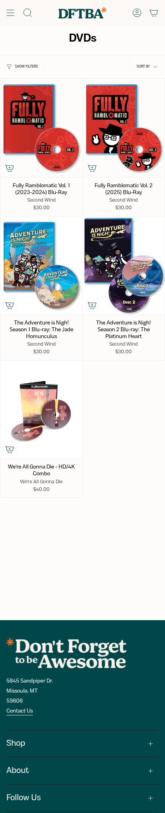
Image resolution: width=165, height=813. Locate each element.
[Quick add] (9, 168)
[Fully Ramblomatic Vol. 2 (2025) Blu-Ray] (124, 128)
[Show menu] (10, 13)
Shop (15, 743)
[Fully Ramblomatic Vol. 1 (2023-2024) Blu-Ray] (41, 128)
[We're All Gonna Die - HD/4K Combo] (41, 409)
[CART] (153, 13)
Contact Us (19, 711)
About (17, 770)
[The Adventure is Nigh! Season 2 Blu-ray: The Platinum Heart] (124, 265)
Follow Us (23, 798)
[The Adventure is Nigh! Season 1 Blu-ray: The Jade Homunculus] (41, 265)
